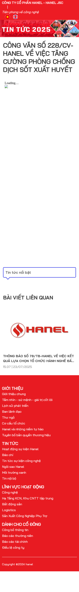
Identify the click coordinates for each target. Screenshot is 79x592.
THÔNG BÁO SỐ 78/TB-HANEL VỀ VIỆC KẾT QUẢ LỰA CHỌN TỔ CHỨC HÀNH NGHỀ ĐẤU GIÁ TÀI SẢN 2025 (38, 358)
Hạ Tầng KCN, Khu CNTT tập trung (27, 498)
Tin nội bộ (9, 478)
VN (7, 16)
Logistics (9, 510)
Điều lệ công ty (13, 547)
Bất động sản (12, 504)
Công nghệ (10, 492)
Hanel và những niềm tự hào (23, 429)
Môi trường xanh (14, 472)
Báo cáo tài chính (15, 542)
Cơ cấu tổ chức (13, 423)
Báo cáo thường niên (17, 536)
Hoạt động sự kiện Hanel (20, 449)
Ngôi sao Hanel (13, 467)
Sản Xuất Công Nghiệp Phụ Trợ (24, 516)
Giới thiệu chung (14, 394)
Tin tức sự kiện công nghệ (21, 461)
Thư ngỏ (8, 417)
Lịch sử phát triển (15, 406)
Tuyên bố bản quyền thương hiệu (26, 435)
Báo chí (7, 455)
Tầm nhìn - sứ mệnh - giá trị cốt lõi (27, 400)
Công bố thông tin (15, 530)
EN (15, 16)
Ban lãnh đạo (11, 411)
